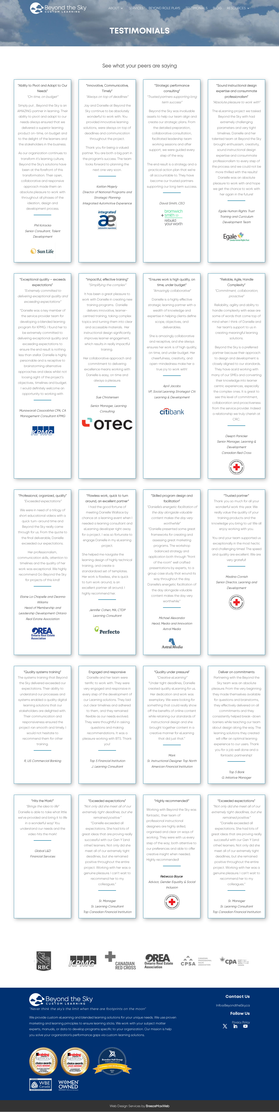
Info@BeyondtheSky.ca (233, 1005)
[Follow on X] (225, 1026)
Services (136, 8)
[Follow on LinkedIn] (235, 1026)
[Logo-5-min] (50, 961)
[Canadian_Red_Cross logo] (87, 960)
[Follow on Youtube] (245, 1026)
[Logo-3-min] (125, 961)
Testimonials (196, 8)
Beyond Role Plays (164, 8)
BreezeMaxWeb (157, 1106)
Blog (217, 8)
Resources (236, 8)
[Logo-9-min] (201, 961)
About (113, 8)
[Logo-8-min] (163, 961)
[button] (34, 961)
